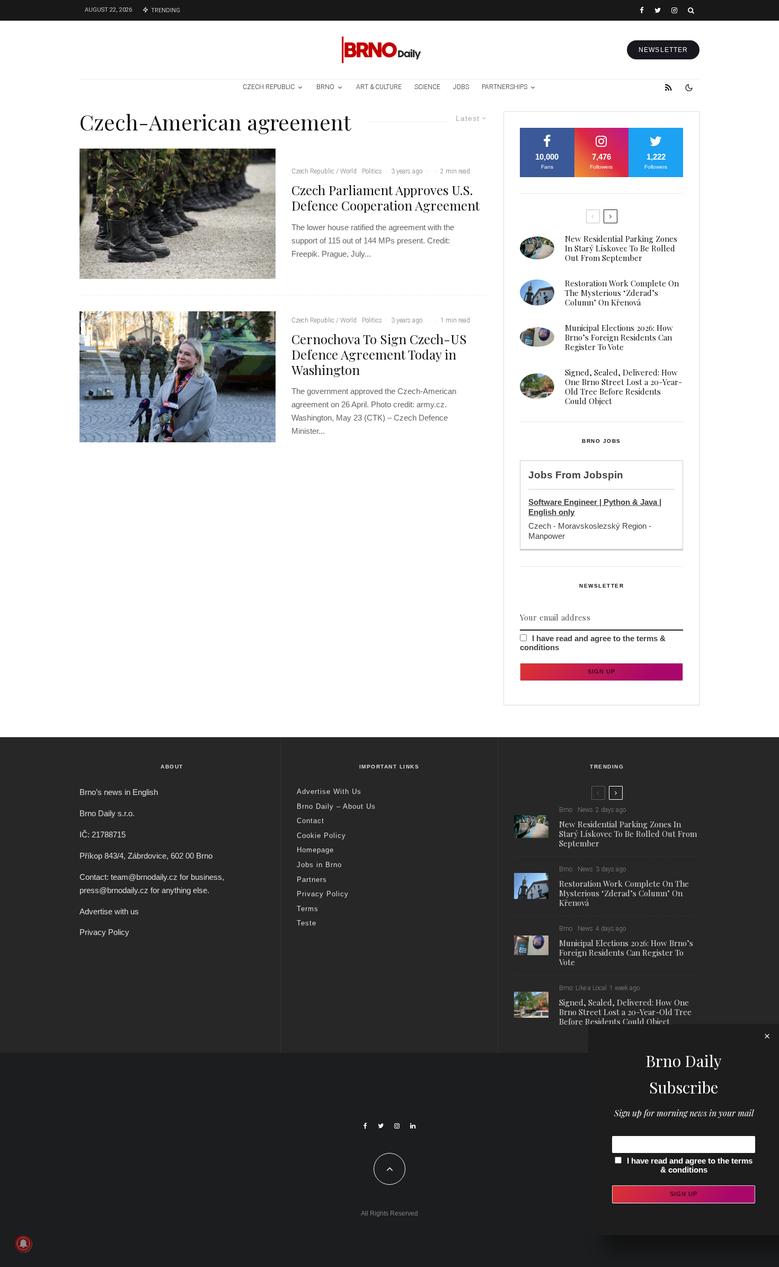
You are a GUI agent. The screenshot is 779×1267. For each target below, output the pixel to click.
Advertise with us (109, 911)
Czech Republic (269, 87)
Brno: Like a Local (583, 988)
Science (427, 87)
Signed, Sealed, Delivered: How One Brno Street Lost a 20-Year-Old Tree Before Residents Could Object (623, 387)
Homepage (315, 850)
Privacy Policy (104, 932)
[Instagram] (674, 10)
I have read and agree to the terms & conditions (690, 1165)
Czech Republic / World (324, 171)
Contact (310, 821)
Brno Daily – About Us (336, 806)
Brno (325, 87)
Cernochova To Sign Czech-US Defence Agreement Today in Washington (379, 354)
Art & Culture (379, 87)
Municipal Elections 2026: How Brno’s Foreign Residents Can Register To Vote (619, 337)
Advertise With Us (329, 792)
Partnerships (504, 87)
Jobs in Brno (319, 865)
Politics (372, 171)
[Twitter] (657, 10)
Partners (312, 880)
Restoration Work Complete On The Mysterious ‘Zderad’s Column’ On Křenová (622, 292)
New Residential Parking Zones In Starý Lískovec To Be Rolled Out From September (621, 248)
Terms (307, 909)
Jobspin (603, 474)
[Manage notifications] (23, 1243)
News (585, 810)
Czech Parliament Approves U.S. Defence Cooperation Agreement (385, 197)
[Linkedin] (413, 1126)
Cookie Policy (321, 836)
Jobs (461, 87)
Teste (306, 923)
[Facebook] (641, 10)
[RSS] (668, 87)
